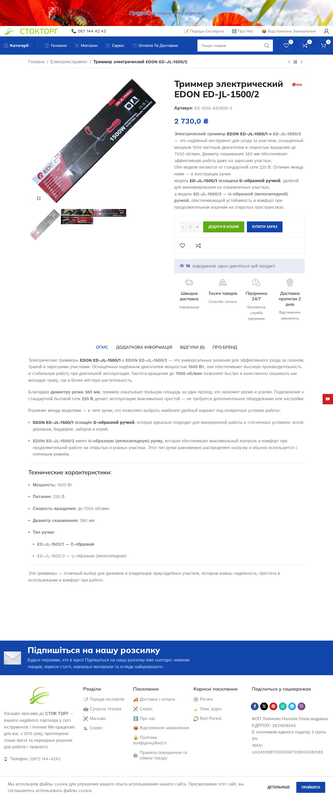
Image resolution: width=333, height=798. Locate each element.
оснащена (235, 180)
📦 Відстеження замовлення (161, 727)
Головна (36, 61)
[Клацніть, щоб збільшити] (38, 198)
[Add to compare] (198, 245)
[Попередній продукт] (289, 62)
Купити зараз (264, 227)
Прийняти (311, 787)
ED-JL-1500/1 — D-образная (65, 544)
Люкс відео (211, 708)
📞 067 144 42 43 (88, 31)
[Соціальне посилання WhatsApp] (283, 706)
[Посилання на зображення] (39, 695)
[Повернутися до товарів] (295, 62)
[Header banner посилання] (166, 13)
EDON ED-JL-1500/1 (247, 133)
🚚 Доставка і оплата (154, 699)
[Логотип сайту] (9, 30)
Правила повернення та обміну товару (163, 755)
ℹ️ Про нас (144, 718)
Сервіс (96, 727)
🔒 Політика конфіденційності (149, 740)
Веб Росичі (210, 718)
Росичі (206, 699)
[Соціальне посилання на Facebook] (255, 706)
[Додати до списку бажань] (182, 245)
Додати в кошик (223, 227)
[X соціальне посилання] (264, 706)
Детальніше (279, 787)
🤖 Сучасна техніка (102, 708)
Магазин (98, 718)
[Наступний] (301, 62)
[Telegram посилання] (292, 706)
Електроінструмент (68, 61)
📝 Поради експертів (103, 699)
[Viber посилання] (301, 706)
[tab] (102, 347)
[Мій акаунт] (326, 31)
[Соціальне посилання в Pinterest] (273, 706)
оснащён (84, 422)
